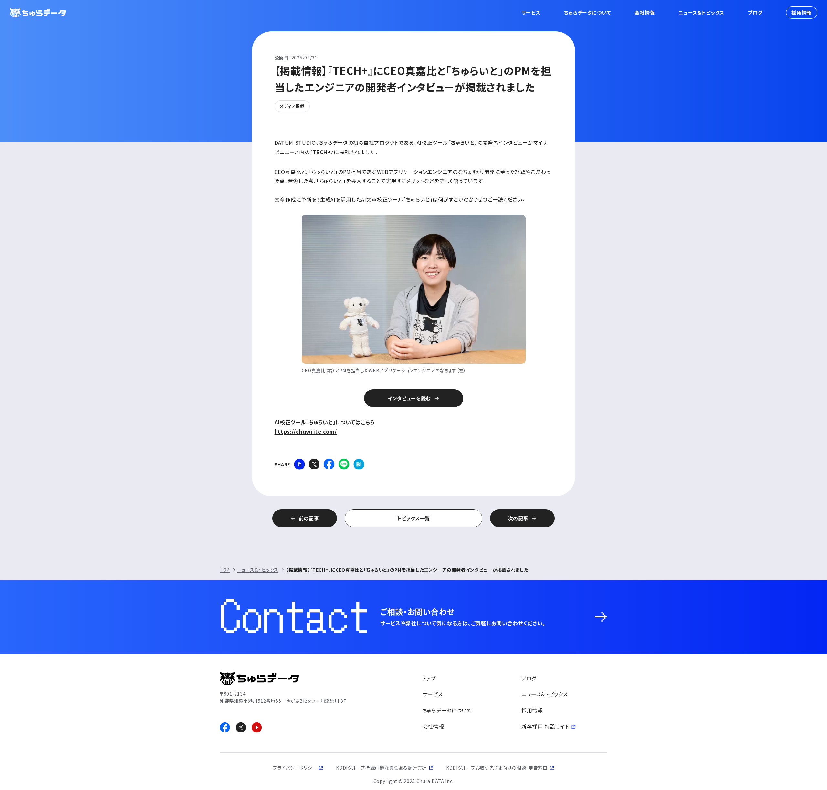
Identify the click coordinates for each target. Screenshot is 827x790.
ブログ (755, 12)
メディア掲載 (292, 106)
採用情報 (801, 12)
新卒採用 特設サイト (545, 726)
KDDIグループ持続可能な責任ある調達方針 (381, 767)
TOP (225, 569)
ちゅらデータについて (587, 12)
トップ (429, 678)
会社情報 (644, 12)
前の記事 (309, 518)
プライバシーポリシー (295, 767)
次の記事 (518, 518)
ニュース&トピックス (701, 12)
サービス (531, 12)
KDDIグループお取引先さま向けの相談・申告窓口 (497, 767)
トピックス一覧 (413, 518)
